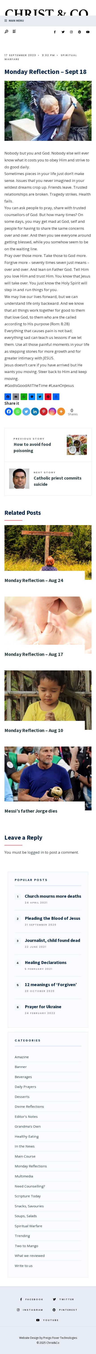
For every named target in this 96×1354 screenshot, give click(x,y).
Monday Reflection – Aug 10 (33, 730)
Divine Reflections (29, 1106)
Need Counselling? (30, 1186)
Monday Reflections (31, 1166)
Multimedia (24, 1176)
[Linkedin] (35, 411)
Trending (22, 1235)
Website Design (29, 1338)
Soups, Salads (26, 1216)
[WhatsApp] (25, 397)
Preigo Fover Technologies (60, 1338)
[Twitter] (63, 32)
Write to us (24, 1265)
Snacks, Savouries (29, 1206)
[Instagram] (71, 32)
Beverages (23, 1076)
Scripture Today (28, 1196)
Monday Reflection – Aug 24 (33, 580)
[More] (61, 411)
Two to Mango (26, 1245)
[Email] (17, 397)
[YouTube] (87, 32)
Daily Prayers (25, 1086)
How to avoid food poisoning (32, 445)
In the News (25, 1146)
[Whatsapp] (17, 411)
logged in (35, 852)
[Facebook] (54, 32)
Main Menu (16, 21)
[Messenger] (33, 397)
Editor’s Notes (26, 1116)
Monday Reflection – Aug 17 (33, 654)
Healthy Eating (27, 1136)
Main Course (25, 1156)
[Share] (57, 397)
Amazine (22, 1057)
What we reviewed (30, 1255)
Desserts (22, 1096)
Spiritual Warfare (28, 1226)
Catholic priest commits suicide (57, 479)
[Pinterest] (79, 32)
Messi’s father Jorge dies (30, 811)
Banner (21, 1066)
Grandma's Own (28, 1126)
